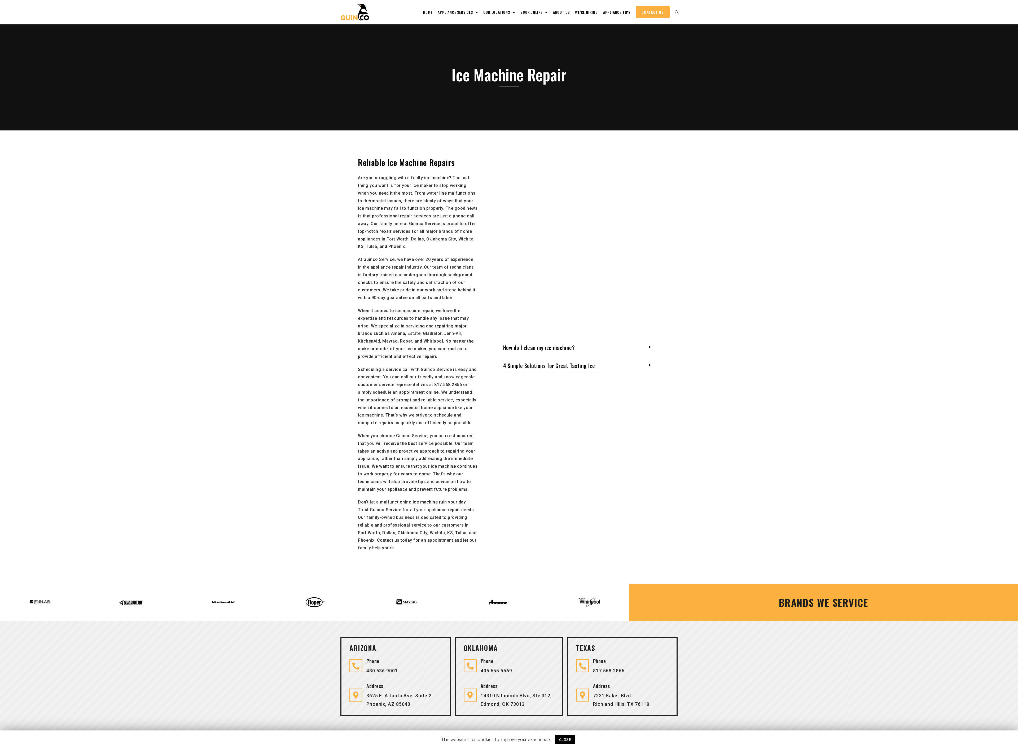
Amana (398, 333)
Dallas (417, 239)
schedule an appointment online (406, 392)
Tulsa (371, 246)
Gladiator (432, 333)
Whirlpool (433, 341)
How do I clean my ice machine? (539, 348)
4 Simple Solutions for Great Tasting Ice (549, 366)
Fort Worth (398, 239)
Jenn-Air (452, 333)
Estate (413, 333)
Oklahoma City (441, 239)
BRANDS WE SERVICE (823, 602)
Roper (406, 341)
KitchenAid (369, 341)
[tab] (577, 348)
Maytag (390, 341)
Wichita (466, 239)
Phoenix (396, 246)
